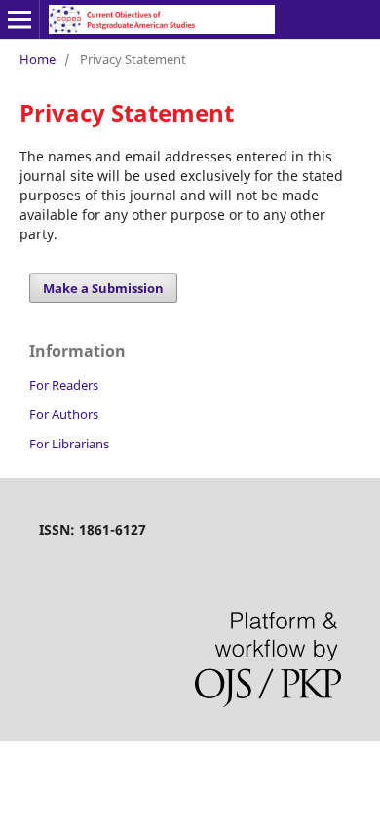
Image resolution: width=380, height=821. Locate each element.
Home (37, 59)
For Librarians (69, 443)
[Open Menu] (19, 19)
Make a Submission (103, 288)
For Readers (63, 385)
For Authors (63, 414)
